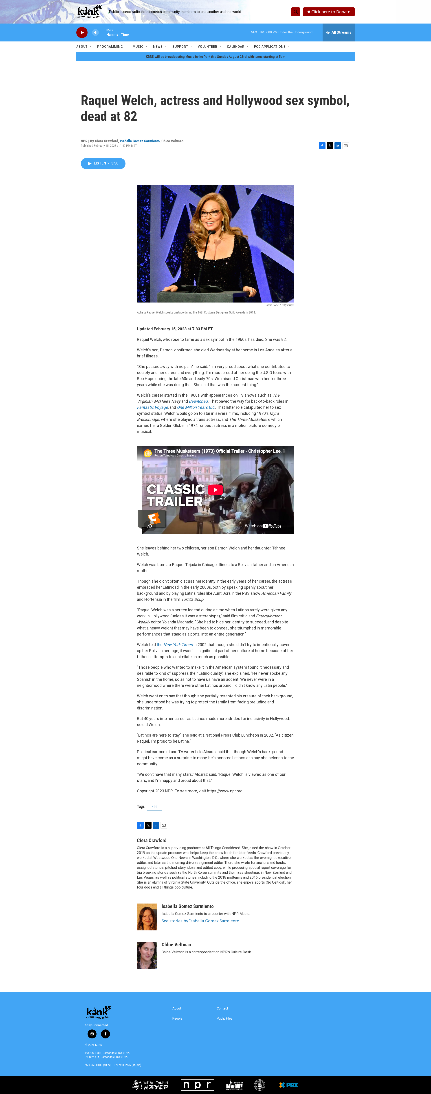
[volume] (95, 33)
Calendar (235, 46)
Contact (222, 1008)
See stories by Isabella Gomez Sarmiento (200, 920)
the (175, 644)
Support (180, 46)
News (158, 46)
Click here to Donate (330, 11)
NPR (155, 807)
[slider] (102, 32)
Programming (110, 46)
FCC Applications (270, 46)
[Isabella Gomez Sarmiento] (147, 917)
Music (138, 46)
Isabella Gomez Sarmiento (140, 141)
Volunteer (207, 46)
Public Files (224, 1018)
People (177, 1018)
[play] (82, 32)
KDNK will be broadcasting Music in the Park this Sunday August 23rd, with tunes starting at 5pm (215, 56)
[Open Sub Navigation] (91, 46)
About (82, 46)
